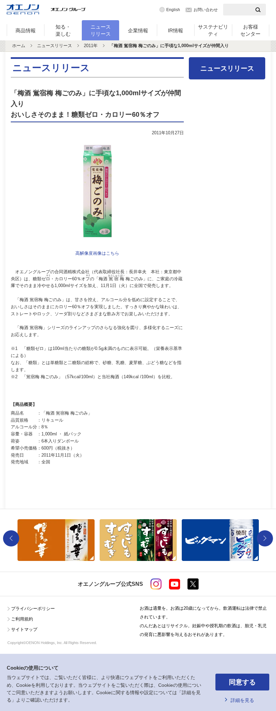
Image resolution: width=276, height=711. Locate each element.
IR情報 (175, 30)
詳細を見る (242, 700)
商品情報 (25, 30)
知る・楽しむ (63, 30)
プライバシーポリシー (33, 608)
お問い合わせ (206, 9)
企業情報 (138, 30)
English (173, 9)
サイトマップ (24, 629)
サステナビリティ (213, 30)
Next (265, 538)
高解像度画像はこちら (97, 253)
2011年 (91, 45)
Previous (11, 538)
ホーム (18, 45)
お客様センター (250, 30)
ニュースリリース (101, 30)
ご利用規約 (22, 618)
